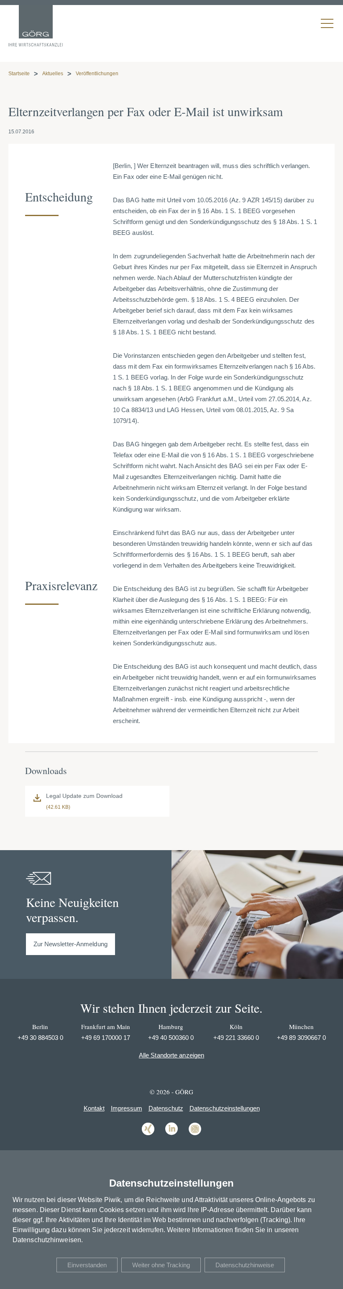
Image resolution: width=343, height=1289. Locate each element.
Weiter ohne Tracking (161, 1265)
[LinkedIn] (171, 1134)
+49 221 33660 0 (236, 1037)
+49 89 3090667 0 (301, 1037)
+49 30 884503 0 (40, 1037)
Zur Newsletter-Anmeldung (70, 944)
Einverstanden (87, 1265)
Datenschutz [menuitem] (165, 1108)
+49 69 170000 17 (105, 1037)
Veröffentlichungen (97, 73)
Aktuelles (52, 73)
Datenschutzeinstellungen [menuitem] (224, 1108)
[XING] (148, 1134)
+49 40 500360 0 (171, 1037)
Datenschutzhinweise (244, 1265)
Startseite (19, 73)
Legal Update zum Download (84, 795)
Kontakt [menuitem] (94, 1108)
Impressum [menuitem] (126, 1108)
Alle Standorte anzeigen (171, 1055)
